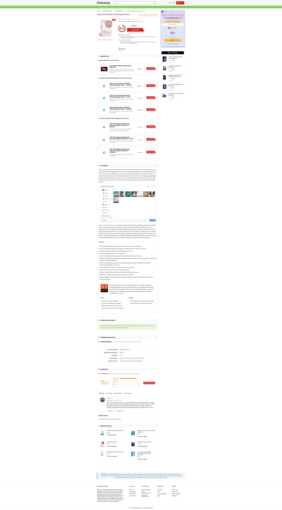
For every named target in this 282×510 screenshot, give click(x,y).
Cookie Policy (132, 493)
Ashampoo (171, 99)
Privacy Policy (132, 491)
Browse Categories (104, 7)
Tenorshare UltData (112, 442)
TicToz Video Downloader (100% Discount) (175, 57)
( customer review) (129, 19)
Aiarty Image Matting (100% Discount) (176, 85)
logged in (108, 419)
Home (98, 11)
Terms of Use (132, 496)
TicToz (170, 62)
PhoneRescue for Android (144, 442)
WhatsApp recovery (104, 174)
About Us (131, 489)
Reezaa (170, 71)
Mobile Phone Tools (107, 11)
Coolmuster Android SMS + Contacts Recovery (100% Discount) (144, 453)
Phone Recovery (119, 11)
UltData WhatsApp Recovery (106, 225)
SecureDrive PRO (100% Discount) (175, 66)
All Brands (120, 7)
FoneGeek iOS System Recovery (115, 452)
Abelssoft (171, 80)
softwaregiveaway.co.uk (137, 507)
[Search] (154, 2)
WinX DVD (171, 89)
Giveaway (113, 7)
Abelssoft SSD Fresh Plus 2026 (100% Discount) (175, 75)
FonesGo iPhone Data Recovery (115, 430)
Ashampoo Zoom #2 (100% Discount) (176, 94)
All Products (127, 7)
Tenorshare (121, 50)
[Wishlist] (173, 3)
